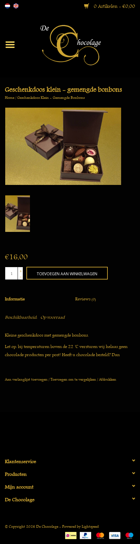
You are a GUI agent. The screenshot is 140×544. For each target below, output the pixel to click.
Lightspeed (90, 526)
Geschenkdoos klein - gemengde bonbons (51, 97)
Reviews (85, 299)
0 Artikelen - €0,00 (113, 6)
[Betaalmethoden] (70, 534)
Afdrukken (107, 379)
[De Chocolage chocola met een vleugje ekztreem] (80, 44)
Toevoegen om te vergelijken (73, 379)
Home (9, 97)
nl (7, 5)
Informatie (15, 299)
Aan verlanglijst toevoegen (26, 379)
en (16, 5)
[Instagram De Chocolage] (81, 432)
